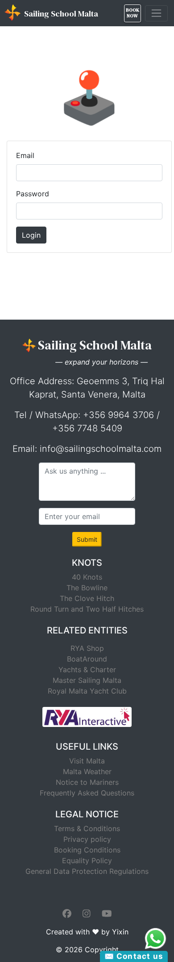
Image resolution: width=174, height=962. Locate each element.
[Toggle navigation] (156, 13)
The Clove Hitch (87, 598)
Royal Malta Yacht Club (87, 690)
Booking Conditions (87, 849)
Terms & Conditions (87, 828)
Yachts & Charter (87, 669)
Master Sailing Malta (87, 680)
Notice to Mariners (87, 782)
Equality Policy (87, 860)
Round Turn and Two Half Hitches (87, 609)
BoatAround (87, 658)
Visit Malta (87, 760)
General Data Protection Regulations (87, 871)
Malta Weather (87, 771)
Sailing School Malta (60, 13)
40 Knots (87, 576)
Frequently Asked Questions (87, 792)
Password (32, 193)
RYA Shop (87, 648)
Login (31, 235)
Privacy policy (87, 839)
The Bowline (87, 587)
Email (25, 155)
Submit (87, 539)
